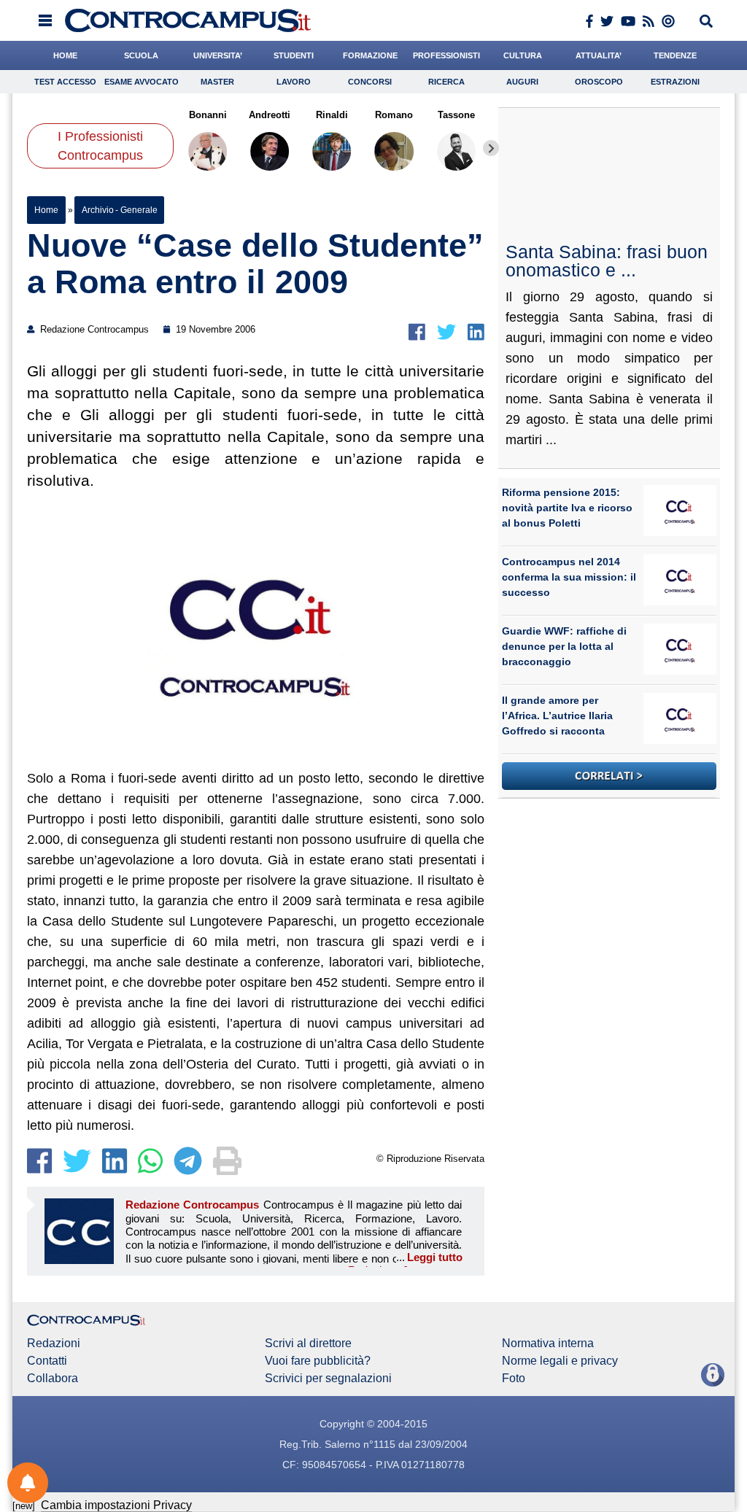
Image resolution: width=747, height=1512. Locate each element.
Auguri (522, 81)
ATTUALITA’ (599, 55)
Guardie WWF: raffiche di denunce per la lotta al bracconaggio (564, 646)
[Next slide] (491, 148)
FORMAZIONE (370, 55)
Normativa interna (548, 1343)
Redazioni (53, 1343)
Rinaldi (332, 114)
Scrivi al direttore (308, 1343)
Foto (513, 1378)
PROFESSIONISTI (446, 55)
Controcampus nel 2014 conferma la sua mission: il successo (569, 577)
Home (46, 210)
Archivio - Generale (119, 210)
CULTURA (522, 55)
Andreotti (269, 114)
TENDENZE (675, 55)
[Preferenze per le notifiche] (27, 1482)
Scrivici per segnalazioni (328, 1378)
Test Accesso (65, 81)
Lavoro (293, 81)
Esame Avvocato (141, 81)
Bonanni (208, 114)
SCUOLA (141, 55)
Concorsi (370, 81)
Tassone (456, 114)
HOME (65, 55)
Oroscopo (599, 81)
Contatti (47, 1361)
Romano (394, 114)
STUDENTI (294, 55)
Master (217, 81)
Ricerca (446, 81)
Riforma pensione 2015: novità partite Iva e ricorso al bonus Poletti (567, 507)
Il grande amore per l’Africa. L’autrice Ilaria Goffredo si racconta (557, 715)
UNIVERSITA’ (217, 55)
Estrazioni (675, 81)
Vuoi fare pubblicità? (318, 1361)
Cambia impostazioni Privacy (116, 1505)
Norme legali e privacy (560, 1361)
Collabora (52, 1378)
